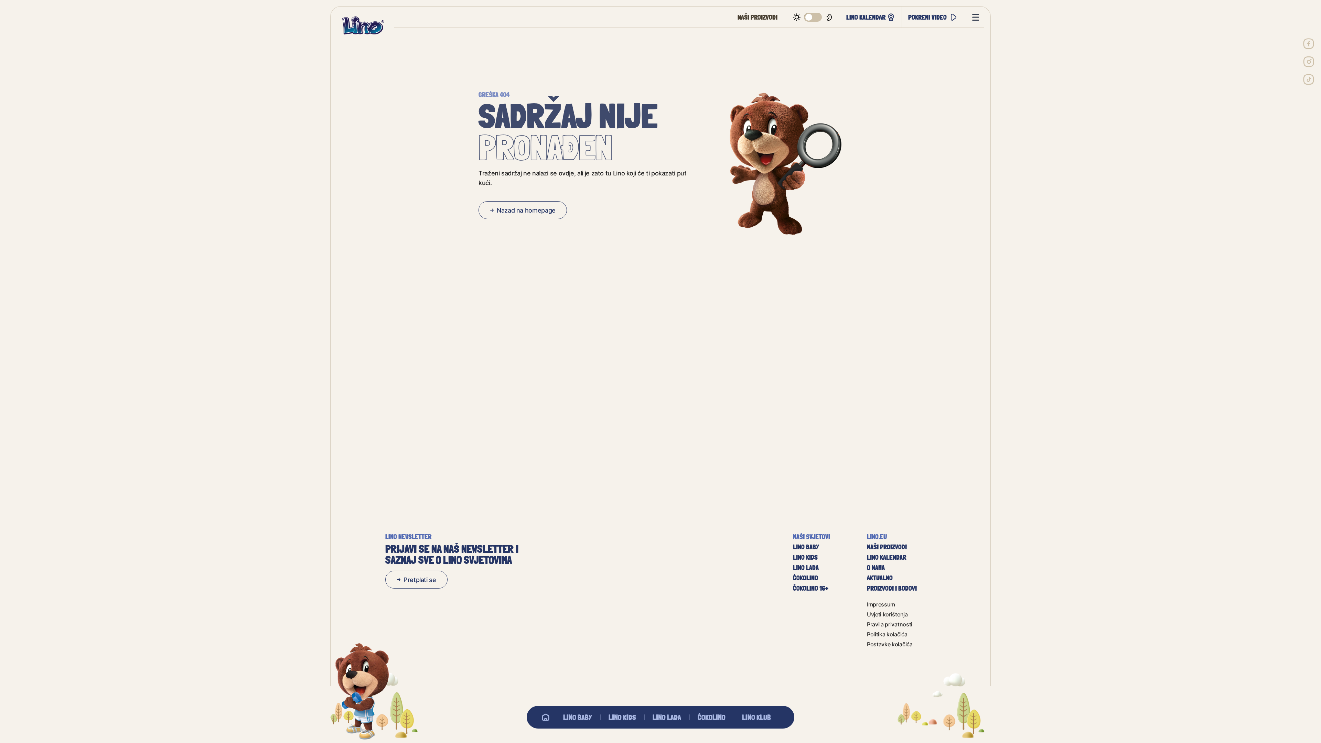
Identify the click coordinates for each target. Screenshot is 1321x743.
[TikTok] (1308, 79)
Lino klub (756, 717)
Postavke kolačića (890, 644)
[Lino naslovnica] (363, 25)
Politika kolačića (887, 634)
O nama (876, 567)
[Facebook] (1308, 44)
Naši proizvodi (757, 17)
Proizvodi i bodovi (892, 588)
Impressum (881, 604)
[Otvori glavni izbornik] (974, 17)
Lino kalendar (865, 17)
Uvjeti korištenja (887, 614)
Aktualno (880, 577)
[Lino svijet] (545, 717)
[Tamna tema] (813, 17)
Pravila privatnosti (889, 624)
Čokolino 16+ (810, 588)
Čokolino (712, 717)
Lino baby (577, 717)
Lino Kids (622, 717)
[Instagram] (1308, 61)
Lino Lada (667, 717)
